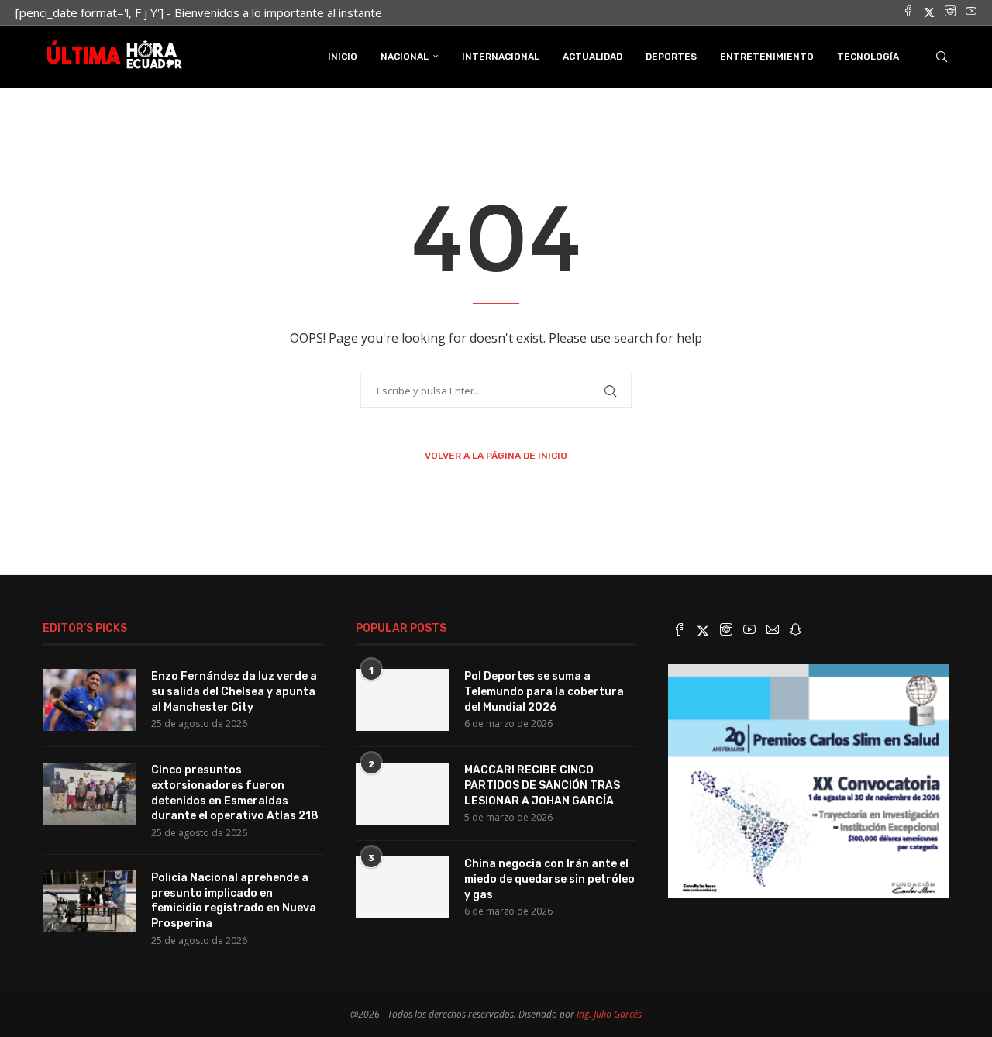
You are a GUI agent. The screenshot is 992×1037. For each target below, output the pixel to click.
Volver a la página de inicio (496, 455)
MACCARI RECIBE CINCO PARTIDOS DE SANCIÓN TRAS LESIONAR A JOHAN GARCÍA (542, 785)
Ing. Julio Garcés (609, 1014)
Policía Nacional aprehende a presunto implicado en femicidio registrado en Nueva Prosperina (233, 900)
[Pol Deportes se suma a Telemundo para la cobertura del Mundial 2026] (402, 700)
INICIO (342, 56)
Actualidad (592, 56)
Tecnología (868, 56)
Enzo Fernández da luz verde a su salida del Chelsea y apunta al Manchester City (234, 691)
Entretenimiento (767, 56)
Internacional (500, 56)
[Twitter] (929, 12)
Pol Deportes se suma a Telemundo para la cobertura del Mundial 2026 (544, 691)
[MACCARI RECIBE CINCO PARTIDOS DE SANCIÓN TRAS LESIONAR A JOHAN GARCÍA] (402, 794)
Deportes (671, 56)
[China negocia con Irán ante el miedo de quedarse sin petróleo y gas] (402, 887)
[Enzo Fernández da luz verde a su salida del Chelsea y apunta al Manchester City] (89, 700)
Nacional (405, 56)
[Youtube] (971, 12)
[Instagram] (950, 12)
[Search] (941, 57)
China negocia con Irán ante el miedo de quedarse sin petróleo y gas (549, 879)
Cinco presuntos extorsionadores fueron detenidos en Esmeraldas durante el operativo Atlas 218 (235, 792)
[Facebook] (908, 12)
